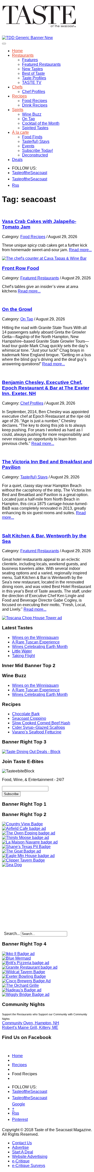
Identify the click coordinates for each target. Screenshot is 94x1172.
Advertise (20, 1147)
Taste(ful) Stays (35, 141)
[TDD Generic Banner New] (27, 38)
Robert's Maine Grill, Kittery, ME (30, 1027)
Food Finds (32, 137)
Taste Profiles (34, 78)
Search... (12, 933)
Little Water (22, 651)
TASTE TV (31, 82)
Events (28, 146)
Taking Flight (23, 656)
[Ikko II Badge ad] (18, 954)
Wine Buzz (31, 114)
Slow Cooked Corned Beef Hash (41, 723)
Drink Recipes (34, 105)
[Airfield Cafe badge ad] (24, 828)
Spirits (17, 110)
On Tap (28, 119)
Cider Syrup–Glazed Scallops (38, 727)
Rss (15, 185)
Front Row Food (20, 268)
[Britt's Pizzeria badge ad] (25, 963)
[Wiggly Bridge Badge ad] (25, 994)
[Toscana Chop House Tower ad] (32, 618)
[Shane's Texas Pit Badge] (26, 846)
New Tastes (32, 69)
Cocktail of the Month (40, 123)
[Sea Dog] (12, 865)
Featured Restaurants (41, 64)
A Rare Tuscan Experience (36, 642)
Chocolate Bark (26, 714)
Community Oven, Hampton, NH (30, 1023)
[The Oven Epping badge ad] (28, 833)
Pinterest (15, 1119)
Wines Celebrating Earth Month (40, 646)
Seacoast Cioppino (29, 718)
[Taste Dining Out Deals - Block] (31, 752)
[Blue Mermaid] (16, 958)
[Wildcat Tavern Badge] (23, 972)
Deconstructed (35, 155)
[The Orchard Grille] (20, 985)
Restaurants (23, 55)
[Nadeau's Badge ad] (21, 990)
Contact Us (22, 1143)
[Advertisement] (33, 898)
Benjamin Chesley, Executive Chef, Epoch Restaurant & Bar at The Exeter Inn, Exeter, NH (45, 388)
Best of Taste (33, 73)
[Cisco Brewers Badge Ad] (26, 981)
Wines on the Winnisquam (35, 637)
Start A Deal (22, 1152)
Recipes (19, 96)
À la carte (20, 132)
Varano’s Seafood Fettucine (36, 732)
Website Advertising (29, 1156)
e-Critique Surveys (28, 1165)
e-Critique (21, 1161)
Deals (17, 159)
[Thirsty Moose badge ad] (25, 837)
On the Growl (17, 309)
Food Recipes (34, 101)
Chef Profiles (33, 91)
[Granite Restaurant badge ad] (29, 967)
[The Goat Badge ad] (21, 851)
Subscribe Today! (37, 150)
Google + (15, 1105)
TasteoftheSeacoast (15, 173)
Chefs (17, 87)
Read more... (80, 250)
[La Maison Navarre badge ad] (30, 842)
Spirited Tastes (35, 128)
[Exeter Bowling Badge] (24, 976)
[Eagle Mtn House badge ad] (28, 856)
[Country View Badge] (22, 824)
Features (30, 60)
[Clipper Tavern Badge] (23, 860)
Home (17, 51)
